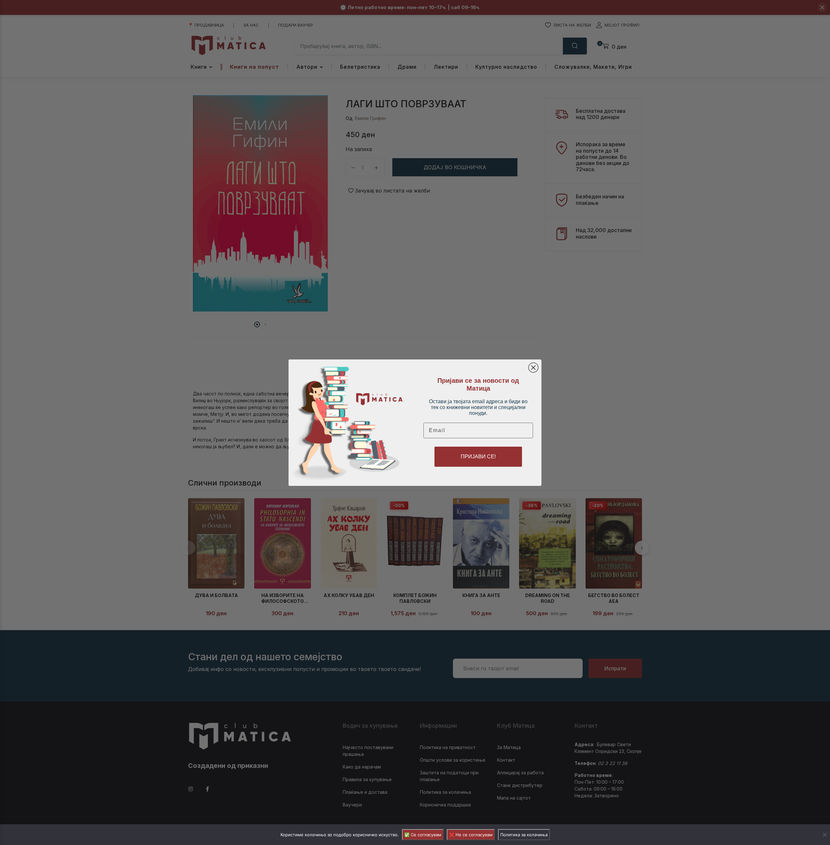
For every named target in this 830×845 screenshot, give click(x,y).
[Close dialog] (533, 367)
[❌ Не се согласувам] (824, 834)
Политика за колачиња (524, 834)
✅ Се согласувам (422, 834)
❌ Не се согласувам (470, 834)
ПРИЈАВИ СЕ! (478, 456)
